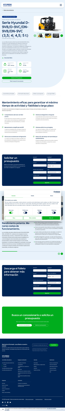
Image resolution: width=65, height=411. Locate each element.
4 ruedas (4, 366)
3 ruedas (4, 364)
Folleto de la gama (53, 370)
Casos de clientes (53, 368)
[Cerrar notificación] (62, 409)
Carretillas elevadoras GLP (7, 370)
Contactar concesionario (22, 383)
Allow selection (32, 217)
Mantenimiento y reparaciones (39, 364)
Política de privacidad (29, 399)
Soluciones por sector (54, 366)
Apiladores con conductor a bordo (24, 371)
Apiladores (20, 369)
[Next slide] (61, 35)
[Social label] (2, 402)
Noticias (3, 383)
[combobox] (54, 172)
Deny (14, 217)
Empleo (3, 390)
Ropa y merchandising (6, 392)
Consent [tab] (13, 195)
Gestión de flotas (37, 370)
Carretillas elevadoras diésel (7, 368)
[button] (40, 35)
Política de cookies (47, 399)
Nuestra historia (5, 385)
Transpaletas (20, 364)
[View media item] (40, 35)
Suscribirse (53, 345)
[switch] (25, 213)
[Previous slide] (35, 35)
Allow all (51, 217)
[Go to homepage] (5, 356)
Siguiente (47, 182)
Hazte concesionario (6, 388)
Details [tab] (32, 195)
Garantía (35, 368)
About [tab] (51, 195)
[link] (8, 94)
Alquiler (35, 366)
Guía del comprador (53, 364)
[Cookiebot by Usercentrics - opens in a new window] (54, 192)
